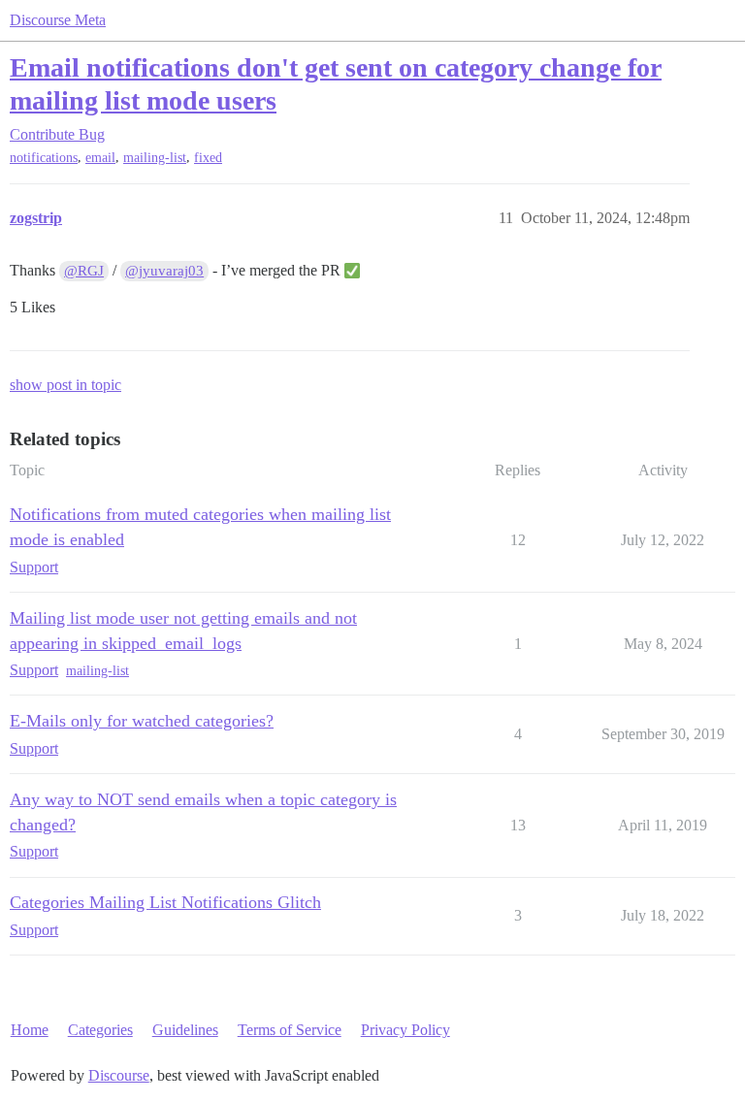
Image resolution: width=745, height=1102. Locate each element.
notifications (44, 157)
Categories (100, 1029)
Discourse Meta (58, 20)
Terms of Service (289, 1029)
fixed (208, 157)
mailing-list (154, 157)
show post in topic (65, 384)
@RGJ (84, 270)
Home (30, 1029)
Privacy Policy (405, 1029)
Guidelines (185, 1029)
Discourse (118, 1075)
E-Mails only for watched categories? (142, 720)
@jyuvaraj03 (164, 270)
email (100, 157)
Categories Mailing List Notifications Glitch (165, 902)
